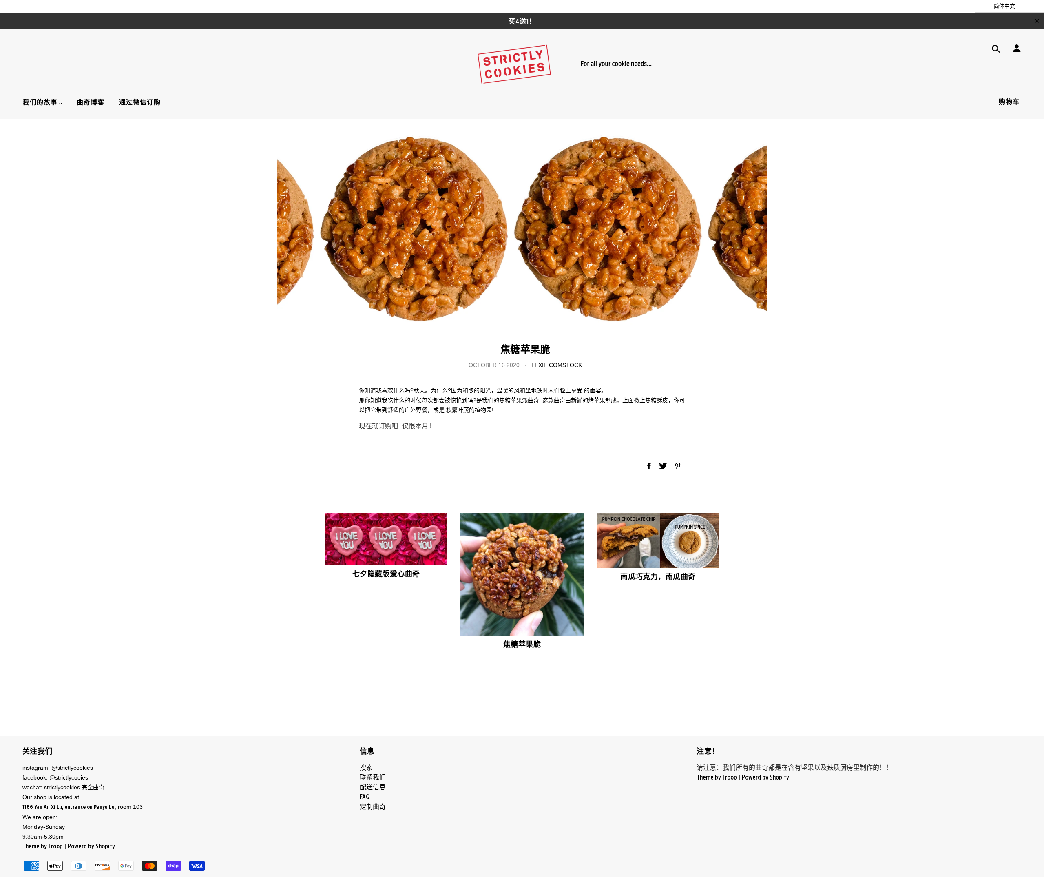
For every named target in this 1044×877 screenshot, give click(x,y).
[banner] (522, 64)
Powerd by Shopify (91, 846)
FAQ (365, 797)
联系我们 (373, 777)
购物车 (1009, 102)
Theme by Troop (42, 846)
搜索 (366, 767)
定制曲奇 (373, 807)
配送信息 (373, 787)
